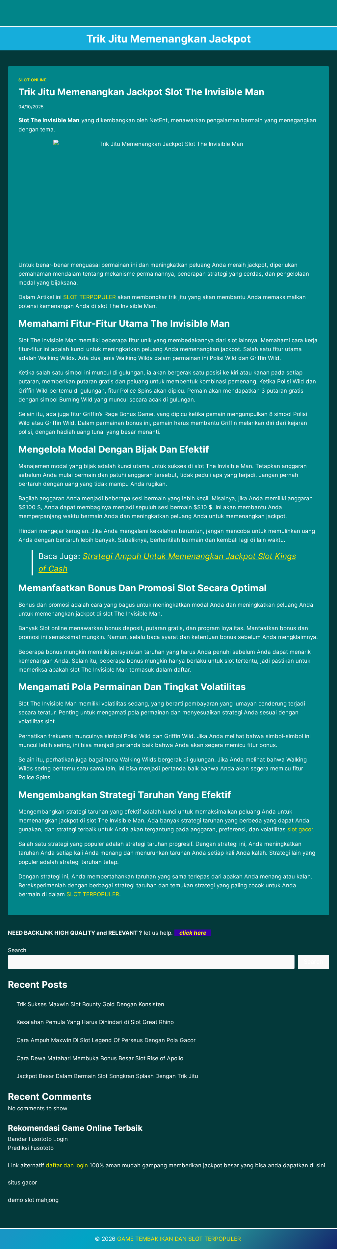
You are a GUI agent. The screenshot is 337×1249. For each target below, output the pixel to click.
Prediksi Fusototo (31, 1148)
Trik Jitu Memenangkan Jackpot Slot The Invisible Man (141, 91)
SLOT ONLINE (32, 79)
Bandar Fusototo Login (38, 1139)
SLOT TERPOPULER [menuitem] (89, 297)
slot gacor (300, 829)
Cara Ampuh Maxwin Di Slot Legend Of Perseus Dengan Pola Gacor (105, 1040)
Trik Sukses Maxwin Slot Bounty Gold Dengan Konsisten (90, 1004)
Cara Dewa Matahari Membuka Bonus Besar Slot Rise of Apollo (99, 1058)
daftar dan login (67, 1165)
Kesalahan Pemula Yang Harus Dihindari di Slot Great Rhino (95, 1022)
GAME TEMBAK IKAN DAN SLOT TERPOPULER (180, 1238)
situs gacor (22, 1182)
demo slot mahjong (33, 1200)
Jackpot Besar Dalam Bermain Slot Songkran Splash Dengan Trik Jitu (107, 1076)
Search (17, 950)
